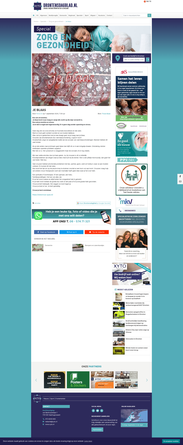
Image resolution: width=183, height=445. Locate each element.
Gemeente (63, 15)
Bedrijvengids (53, 15)
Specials (43, 21)
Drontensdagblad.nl (60, 5)
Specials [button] (79, 15)
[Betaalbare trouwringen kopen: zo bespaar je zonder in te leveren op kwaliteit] (119, 297)
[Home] (33, 15)
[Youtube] (98, 410)
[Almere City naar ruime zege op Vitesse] (119, 333)
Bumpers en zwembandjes (94, 245)
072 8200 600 (50, 419)
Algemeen (43, 15)
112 (37, 15)
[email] (180, 181)
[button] (33, 380)
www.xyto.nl (49, 424)
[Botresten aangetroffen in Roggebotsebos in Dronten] (119, 315)
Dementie (48, 245)
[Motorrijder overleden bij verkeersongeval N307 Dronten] (119, 306)
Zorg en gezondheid (56, 21)
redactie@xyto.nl (51, 421)
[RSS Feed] (102, 410)
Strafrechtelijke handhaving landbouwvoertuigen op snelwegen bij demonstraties (136, 323)
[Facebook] (94, 410)
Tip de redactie (98, 232)
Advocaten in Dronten (134, 339)
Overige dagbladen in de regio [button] (132, 425)
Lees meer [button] (88, 441)
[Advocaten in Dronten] (119, 342)
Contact (109, 15)
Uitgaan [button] (92, 15)
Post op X (72, 232)
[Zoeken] (149, 15)
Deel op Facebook (47, 232)
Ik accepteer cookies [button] (171, 441)
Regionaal (72, 15)
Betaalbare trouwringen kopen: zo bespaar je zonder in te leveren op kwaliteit (137, 296)
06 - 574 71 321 (80, 221)
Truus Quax (106, 114)
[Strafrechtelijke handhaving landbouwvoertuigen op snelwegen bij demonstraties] (119, 324)
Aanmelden (97, 429)
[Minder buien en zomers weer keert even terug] (119, 351)
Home (36, 21)
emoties (37, 203)
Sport (87, 15)
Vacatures (101, 15)
